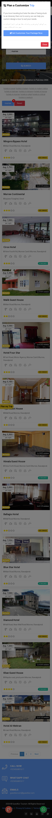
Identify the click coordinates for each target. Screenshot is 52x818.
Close (44, 44)
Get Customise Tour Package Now (27, 33)
